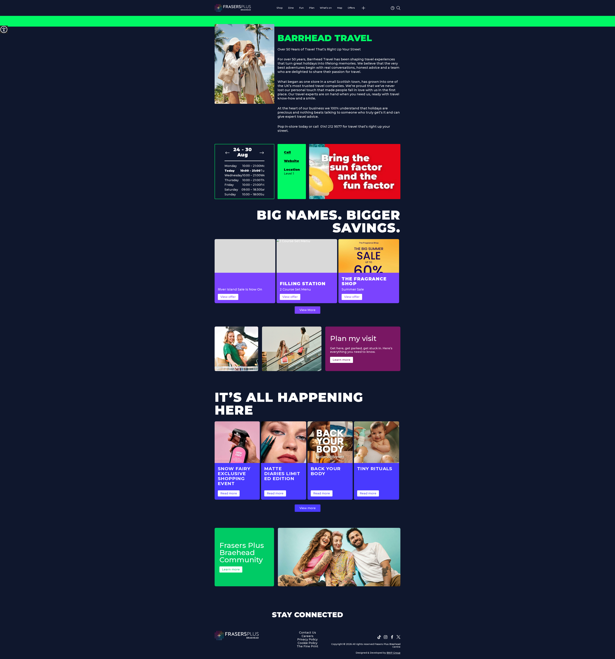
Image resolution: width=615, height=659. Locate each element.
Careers (307, 636)
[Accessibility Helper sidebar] (4, 29)
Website (291, 161)
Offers (351, 7)
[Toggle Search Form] (398, 8)
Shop (280, 7)
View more (307, 508)
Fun (301, 7)
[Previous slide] (227, 152)
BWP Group (393, 652)
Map (339, 7)
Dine (291, 7)
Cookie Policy (307, 643)
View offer (228, 297)
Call (287, 152)
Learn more (341, 360)
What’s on (326, 7)
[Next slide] (262, 152)
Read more (228, 493)
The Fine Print (307, 646)
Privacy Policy (307, 639)
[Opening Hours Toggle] (393, 8)
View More (307, 310)
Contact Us (307, 632)
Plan (311, 7)
